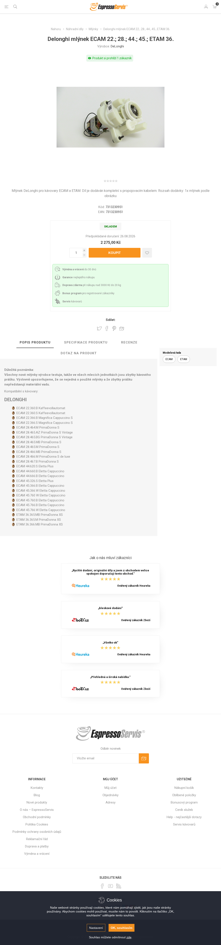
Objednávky (110, 795)
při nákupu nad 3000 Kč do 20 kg (91, 285)
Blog (37, 795)
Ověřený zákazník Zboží (135, 620)
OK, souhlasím (121, 927)
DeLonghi (117, 46)
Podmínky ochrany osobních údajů (37, 832)
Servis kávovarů (184, 824)
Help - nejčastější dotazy (184, 817)
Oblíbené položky (184, 795)
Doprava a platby (37, 846)
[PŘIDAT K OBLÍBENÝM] (147, 253)
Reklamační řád (37, 839)
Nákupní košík (184, 788)
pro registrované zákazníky (88, 293)
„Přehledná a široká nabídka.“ (110, 677)
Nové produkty (37, 802)
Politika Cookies (36, 824)
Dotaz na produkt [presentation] (79, 353)
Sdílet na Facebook (106, 328)
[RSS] (118, 886)
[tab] (35, 342)
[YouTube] (110, 886)
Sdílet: (110, 320)
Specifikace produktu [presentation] (85, 342)
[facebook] (102, 886)
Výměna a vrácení (36, 854)
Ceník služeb (184, 810)
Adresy (110, 802)
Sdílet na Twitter (99, 328)
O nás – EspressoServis (37, 810)
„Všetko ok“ (110, 642)
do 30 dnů (79, 269)
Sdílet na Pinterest (114, 328)
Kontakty (37, 788)
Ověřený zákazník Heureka (133, 585)
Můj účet (110, 788)
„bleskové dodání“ (110, 608)
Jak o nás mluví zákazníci (110, 558)
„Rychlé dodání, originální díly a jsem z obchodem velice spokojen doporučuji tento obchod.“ (110, 572)
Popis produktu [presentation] (35, 342)
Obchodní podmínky (37, 817)
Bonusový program (184, 802)
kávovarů (72, 301)
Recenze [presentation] (129, 342)
